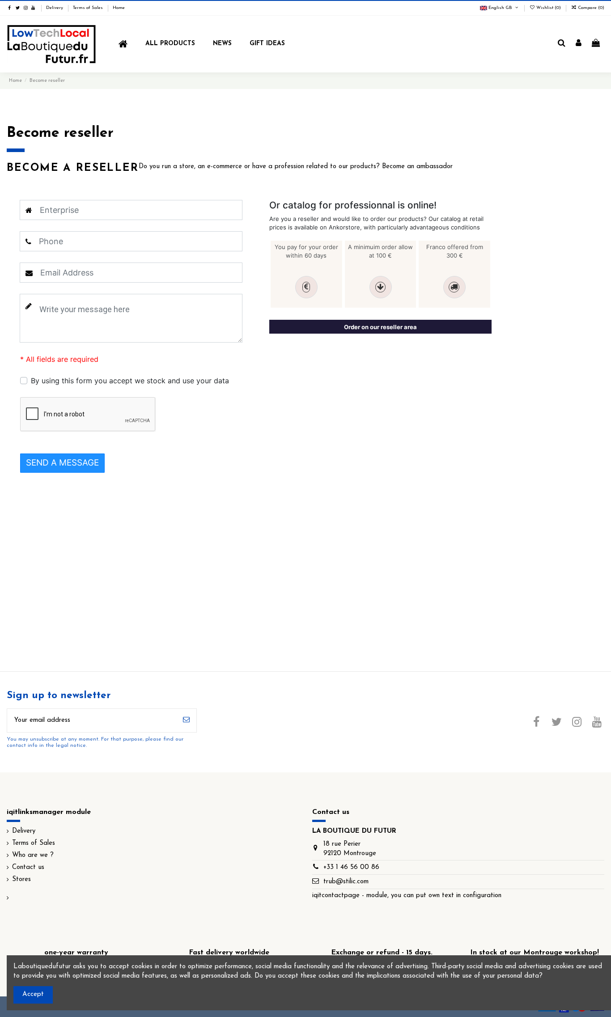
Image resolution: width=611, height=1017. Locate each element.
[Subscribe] (186, 721)
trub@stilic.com (346, 881)
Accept (33, 994)
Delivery (55, 7)
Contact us (28, 867)
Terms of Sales (88, 7)
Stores (21, 879)
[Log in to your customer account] (578, 44)
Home (119, 7)
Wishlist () (548, 7)
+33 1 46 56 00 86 (351, 867)
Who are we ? (33, 855)
